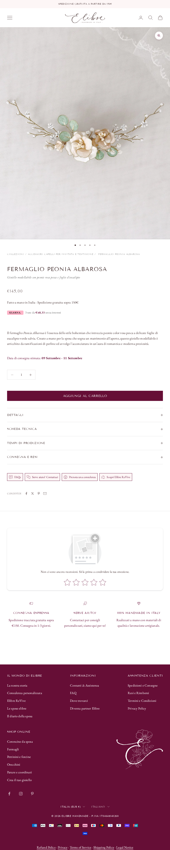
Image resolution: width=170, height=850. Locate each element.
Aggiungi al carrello (85, 396)
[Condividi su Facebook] (26, 493)
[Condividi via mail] (45, 493)
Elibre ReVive (16, 700)
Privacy (63, 847)
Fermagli (13, 749)
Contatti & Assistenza (84, 685)
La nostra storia (17, 685)
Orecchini (13, 764)
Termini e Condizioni (142, 700)
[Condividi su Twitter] (32, 493)
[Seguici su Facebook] (9, 793)
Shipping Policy (103, 847)
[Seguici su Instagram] (21, 793)
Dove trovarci (79, 700)
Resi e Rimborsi (138, 693)
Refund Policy (46, 847)
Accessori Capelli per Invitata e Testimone (60, 254)
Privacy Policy (137, 708)
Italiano (98, 806)
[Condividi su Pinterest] (39, 493)
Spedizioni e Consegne (143, 685)
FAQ (73, 693)
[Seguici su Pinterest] (32, 793)
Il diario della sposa (19, 716)
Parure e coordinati (19, 772)
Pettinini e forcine (19, 757)
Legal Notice (124, 847)
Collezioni (15, 254)
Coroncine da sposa (20, 741)
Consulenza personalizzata (24, 693)
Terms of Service (80, 847)
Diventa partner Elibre (85, 708)
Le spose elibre (16, 708)
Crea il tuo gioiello (19, 780)
